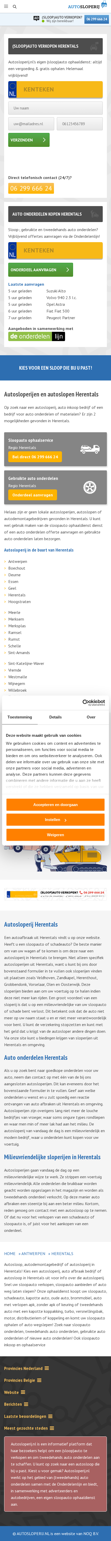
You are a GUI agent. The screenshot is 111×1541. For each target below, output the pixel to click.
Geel (12, 588)
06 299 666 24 (96, 19)
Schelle (14, 645)
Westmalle (17, 676)
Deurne (14, 574)
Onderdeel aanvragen (33, 269)
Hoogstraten (19, 601)
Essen (13, 581)
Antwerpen (17, 561)
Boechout (16, 568)
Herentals (17, 594)
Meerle (14, 612)
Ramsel (14, 632)
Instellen (52, 819)
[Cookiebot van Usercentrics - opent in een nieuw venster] (82, 702)
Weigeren (55, 835)
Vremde (14, 670)
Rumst (14, 639)
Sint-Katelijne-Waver (26, 663)
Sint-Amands (19, 652)
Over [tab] (91, 717)
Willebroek (17, 690)
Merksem (16, 619)
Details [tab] (55, 717)
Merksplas (17, 625)
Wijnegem (16, 683)
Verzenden (22, 139)
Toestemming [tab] (19, 717)
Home (9, 1253)
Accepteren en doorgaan (55, 804)
